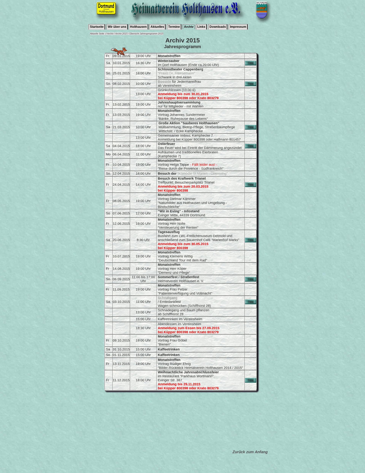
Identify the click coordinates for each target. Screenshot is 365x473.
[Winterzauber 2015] (250, 64)
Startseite (97, 26)
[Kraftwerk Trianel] (250, 186)
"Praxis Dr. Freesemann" (176, 73)
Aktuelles (157, 26)
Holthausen (138, 26)
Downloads (217, 26)
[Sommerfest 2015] (250, 280)
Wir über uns (117, 26)
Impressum (238, 26)
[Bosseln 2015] (250, 85)
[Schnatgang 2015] (250, 303)
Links (201, 26)
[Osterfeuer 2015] (250, 147)
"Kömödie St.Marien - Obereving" (202, 173)
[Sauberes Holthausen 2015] (250, 128)
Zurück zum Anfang (250, 452)
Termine (174, 26)
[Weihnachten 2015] (250, 381)
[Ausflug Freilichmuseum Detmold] (250, 241)
